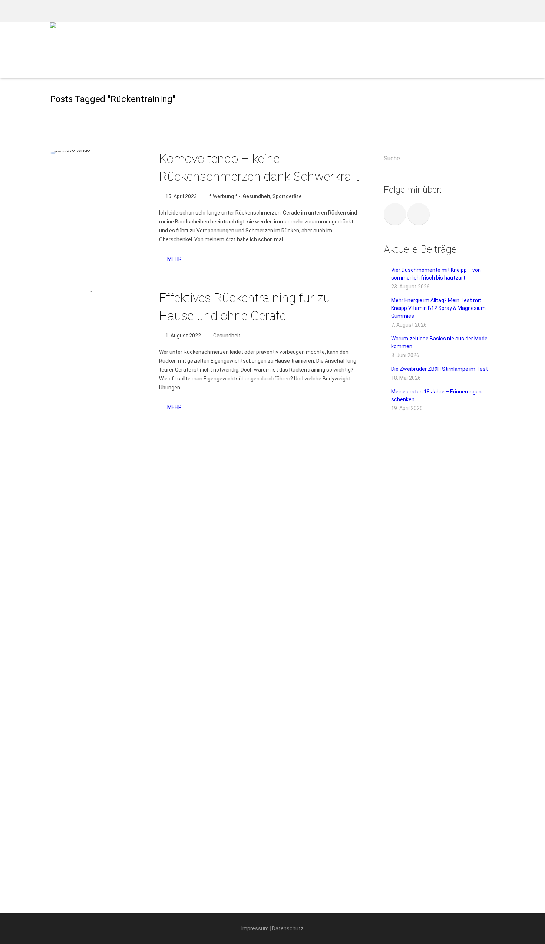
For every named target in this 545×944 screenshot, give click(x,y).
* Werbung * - (225, 196)
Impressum (255, 928)
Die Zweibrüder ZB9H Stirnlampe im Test (439, 369)
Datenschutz (288, 928)
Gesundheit (256, 196)
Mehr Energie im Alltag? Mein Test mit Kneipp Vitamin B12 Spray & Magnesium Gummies (438, 308)
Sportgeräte (287, 196)
